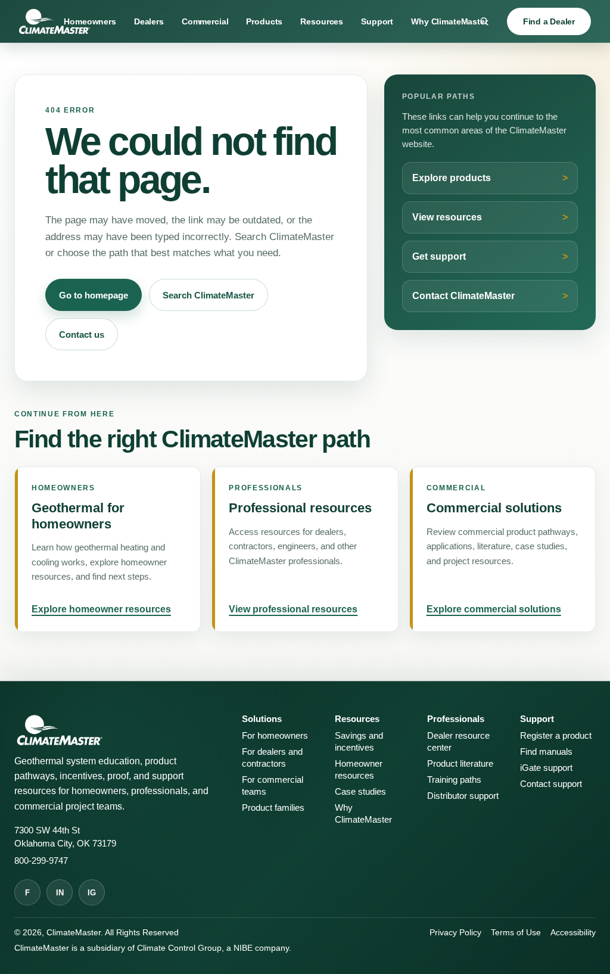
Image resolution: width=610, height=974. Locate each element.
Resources (321, 21)
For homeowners (275, 735)
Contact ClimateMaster (463, 296)
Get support (439, 256)
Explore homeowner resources (101, 609)
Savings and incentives (359, 741)
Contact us (81, 334)
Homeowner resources (358, 769)
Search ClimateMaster (208, 295)
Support (377, 21)
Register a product (556, 735)
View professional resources (293, 609)
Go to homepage (93, 295)
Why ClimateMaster (449, 21)
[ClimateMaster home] (54, 21)
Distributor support (463, 796)
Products (264, 21)
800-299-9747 (41, 861)
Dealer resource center (458, 741)
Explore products (451, 178)
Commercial (205, 21)
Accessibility (573, 932)
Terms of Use (516, 932)
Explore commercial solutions (494, 609)
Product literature (460, 763)
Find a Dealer (549, 21)
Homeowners (90, 21)
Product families (273, 808)
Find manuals (546, 752)
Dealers (149, 21)
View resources (447, 217)
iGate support (546, 768)
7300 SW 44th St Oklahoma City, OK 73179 (65, 837)
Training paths (454, 780)
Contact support (551, 784)
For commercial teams (272, 785)
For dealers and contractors (272, 757)
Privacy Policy (455, 932)
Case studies (360, 791)
